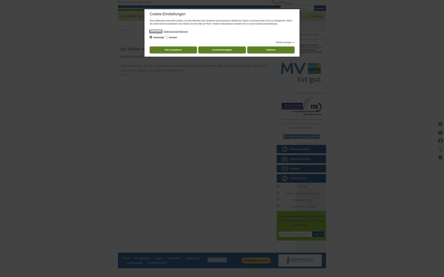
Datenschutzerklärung (176, 31)
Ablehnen (270, 50)
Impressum (156, 31)
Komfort (172, 37)
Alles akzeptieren (173, 50)
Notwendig (158, 37)
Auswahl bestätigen (222, 50)
